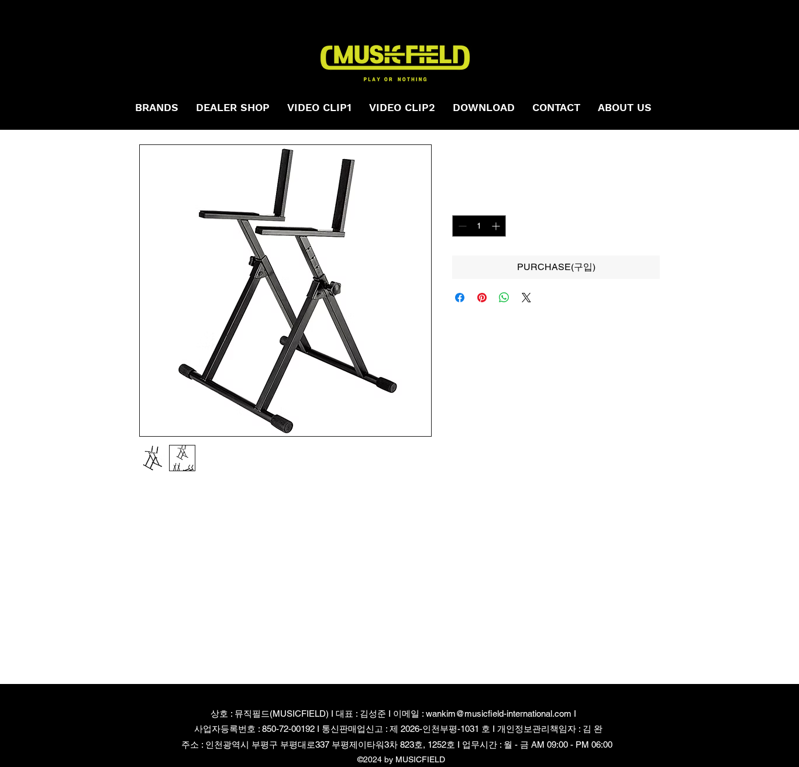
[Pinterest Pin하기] (482, 298)
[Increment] (497, 226)
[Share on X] (526, 298)
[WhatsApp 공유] (504, 298)
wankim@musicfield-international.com (498, 713)
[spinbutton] (479, 226)
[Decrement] (461, 226)
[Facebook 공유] (460, 298)
